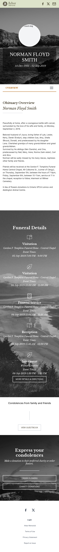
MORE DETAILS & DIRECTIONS (29, 379)
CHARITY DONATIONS (29, 486)
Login (29, 520)
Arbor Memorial (30, 526)
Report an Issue (30, 543)
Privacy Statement (30, 537)
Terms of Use (30, 531)
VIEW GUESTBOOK (29, 427)
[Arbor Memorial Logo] (9, 4)
